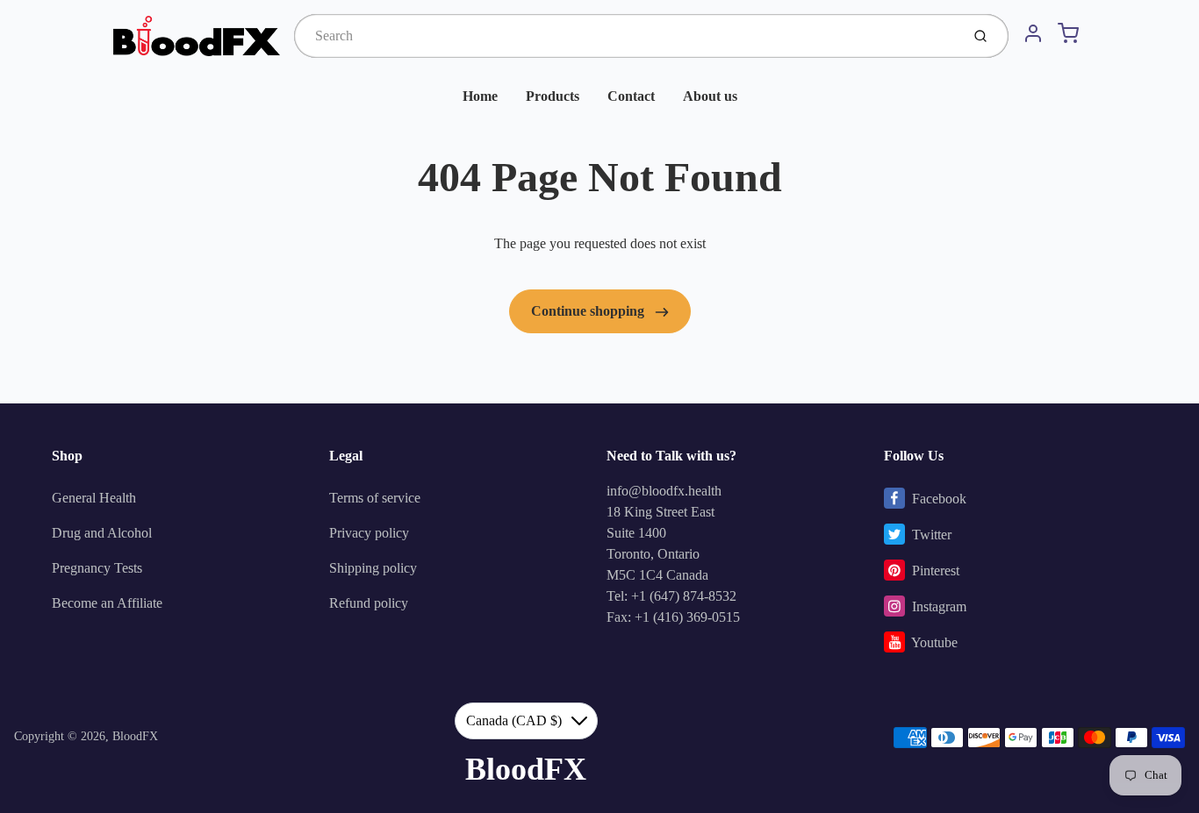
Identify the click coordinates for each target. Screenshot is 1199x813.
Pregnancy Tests (97, 567)
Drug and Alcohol (102, 532)
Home (480, 96)
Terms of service (374, 497)
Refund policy (368, 602)
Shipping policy (373, 567)
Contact (631, 96)
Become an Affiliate (107, 602)
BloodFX (135, 736)
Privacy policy (369, 532)
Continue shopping (589, 310)
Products (552, 96)
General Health (94, 497)
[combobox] (625, 36)
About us (710, 96)
